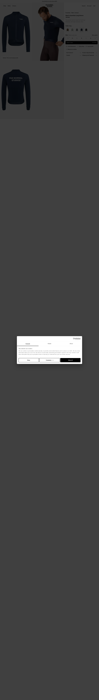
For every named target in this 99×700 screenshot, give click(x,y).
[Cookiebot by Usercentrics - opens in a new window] (74, 339)
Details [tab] (49, 343)
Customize (48, 360)
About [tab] (71, 343)
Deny (28, 360)
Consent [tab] (28, 343)
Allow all (70, 360)
